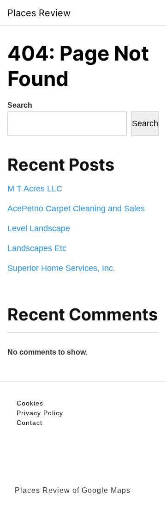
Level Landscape (38, 228)
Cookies (30, 403)
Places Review (39, 13)
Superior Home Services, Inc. (61, 268)
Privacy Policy (40, 413)
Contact (29, 422)
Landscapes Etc (36, 248)
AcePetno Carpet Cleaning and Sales (76, 208)
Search (19, 105)
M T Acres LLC (34, 188)
